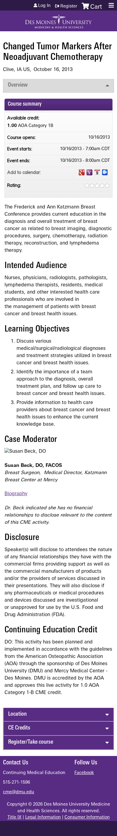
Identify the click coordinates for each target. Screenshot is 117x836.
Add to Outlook (105, 172)
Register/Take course (30, 742)
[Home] (58, 19)
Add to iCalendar (97, 172)
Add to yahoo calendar (89, 172)
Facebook (84, 773)
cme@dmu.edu (18, 792)
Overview (18, 85)
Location (17, 714)
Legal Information (43, 817)
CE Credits (19, 728)
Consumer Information (87, 817)
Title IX (15, 817)
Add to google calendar (82, 172)
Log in (44, 6)
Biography (15, 494)
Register (68, 6)
